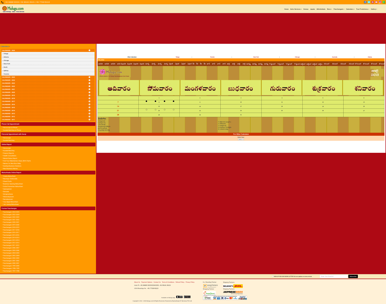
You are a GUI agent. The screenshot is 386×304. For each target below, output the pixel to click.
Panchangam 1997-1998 (11, 271)
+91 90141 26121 (27, 2)
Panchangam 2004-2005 (11, 253)
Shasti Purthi (7, 181)
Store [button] (329, 9)
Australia (334, 57)
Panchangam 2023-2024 (11, 214)
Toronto (212, 57)
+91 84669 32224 (12, 2)
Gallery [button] (373, 9)
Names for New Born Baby (12, 163)
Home (286, 9)
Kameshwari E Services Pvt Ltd (182, 301)
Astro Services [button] (295, 9)
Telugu (177, 57)
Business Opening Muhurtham (13, 184)
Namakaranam (8, 199)
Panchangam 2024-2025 (11, 212)
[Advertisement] (193, 28)
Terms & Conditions (168, 282)
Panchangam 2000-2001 (11, 263)
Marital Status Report (10, 158)
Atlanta (370, 57)
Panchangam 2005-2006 (11, 250)
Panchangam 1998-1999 (11, 268)
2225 (157, 285)
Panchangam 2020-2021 (11, 222)
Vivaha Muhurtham (9, 176)
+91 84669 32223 (145, 285)
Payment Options (146, 282)
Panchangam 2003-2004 (11, 255)
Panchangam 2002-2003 (11, 258)
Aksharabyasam (8, 197)
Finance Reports (8, 153)
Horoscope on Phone (10, 127)
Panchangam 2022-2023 (11, 217)
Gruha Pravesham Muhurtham (13, 186)
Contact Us (157, 282)
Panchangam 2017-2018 (11, 230)
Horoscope (7, 138)
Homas (305, 9)
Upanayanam (7, 189)
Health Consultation (9, 156)
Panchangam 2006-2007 (11, 248)
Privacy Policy (190, 282)
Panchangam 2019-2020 (11, 225)
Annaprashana (8, 194)
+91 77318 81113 (43, 2)
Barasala (6, 191)
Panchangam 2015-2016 (11, 235)
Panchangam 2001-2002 (11, 261)
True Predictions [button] (362, 9)
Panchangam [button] (338, 9)
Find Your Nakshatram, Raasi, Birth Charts (17, 161)
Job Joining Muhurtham (11, 204)
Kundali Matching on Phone (12, 130)
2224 (153, 285)
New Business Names (10, 168)
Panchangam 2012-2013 (11, 243)
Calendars (5, 46)
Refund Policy (180, 282)
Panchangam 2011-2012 (11, 245)
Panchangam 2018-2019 (11, 227)
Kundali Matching (8, 140)
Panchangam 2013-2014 (11, 240)
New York (256, 57)
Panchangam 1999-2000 (11, 266)
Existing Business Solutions (12, 166)
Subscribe (353, 276)
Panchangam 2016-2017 (11, 232)
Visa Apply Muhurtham (10, 202)
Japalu (312, 9)
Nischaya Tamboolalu (10, 179)
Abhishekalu (321, 9)
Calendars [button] (349, 9)
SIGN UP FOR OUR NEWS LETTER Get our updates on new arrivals (293, 276)
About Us (137, 282)
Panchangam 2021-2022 (11, 220)
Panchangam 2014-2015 (11, 237)
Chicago (297, 57)
